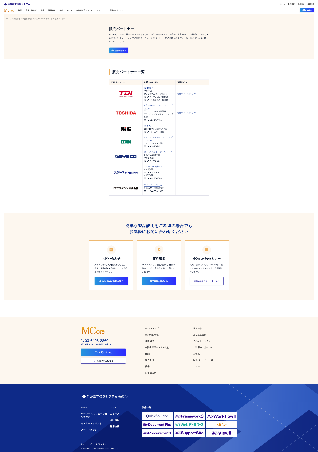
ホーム (8, 19)
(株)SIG (147, 126)
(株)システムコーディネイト (157, 152)
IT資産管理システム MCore (33, 19)
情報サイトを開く (185, 94)
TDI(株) (147, 88)
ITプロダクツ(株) (152, 185)
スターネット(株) (152, 166)
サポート (49, 19)
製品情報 (17, 19)
